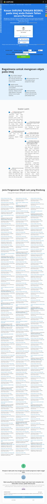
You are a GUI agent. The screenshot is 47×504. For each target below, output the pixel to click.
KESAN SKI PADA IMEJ (20, 245)
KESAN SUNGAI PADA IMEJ (6, 406)
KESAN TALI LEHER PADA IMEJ (22, 240)
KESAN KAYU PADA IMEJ (21, 452)
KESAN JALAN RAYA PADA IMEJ (22, 406)
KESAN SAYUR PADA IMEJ (21, 435)
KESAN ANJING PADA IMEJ (36, 219)
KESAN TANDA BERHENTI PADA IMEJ (7, 216)
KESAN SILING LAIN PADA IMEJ (37, 338)
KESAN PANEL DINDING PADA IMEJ (37, 441)
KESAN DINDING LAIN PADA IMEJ (22, 440)
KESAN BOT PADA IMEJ (35, 206)
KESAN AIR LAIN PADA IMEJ (6, 448)
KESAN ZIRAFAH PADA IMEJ (6, 232)
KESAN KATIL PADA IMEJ (21, 287)
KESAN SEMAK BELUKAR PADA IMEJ (7, 334)
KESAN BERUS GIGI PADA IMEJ (37, 321)
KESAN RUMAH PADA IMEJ (21, 376)
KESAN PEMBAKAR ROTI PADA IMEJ (22, 309)
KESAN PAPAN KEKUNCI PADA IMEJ (7, 305)
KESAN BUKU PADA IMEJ (36, 312)
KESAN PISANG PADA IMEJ (6, 270)
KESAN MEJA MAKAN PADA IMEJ (7, 291)
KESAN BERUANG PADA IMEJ (21, 228)
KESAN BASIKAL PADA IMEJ (21, 198)
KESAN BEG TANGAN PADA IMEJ (7, 240)
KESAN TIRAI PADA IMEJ (5, 351)
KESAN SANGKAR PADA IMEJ (36, 334)
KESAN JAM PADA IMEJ (5, 317)
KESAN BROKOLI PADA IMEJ (21, 274)
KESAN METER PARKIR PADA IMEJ (22, 215)
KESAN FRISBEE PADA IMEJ (6, 245)
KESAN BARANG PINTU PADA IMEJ (8, 355)
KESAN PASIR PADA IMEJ (6, 414)
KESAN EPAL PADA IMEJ (20, 270)
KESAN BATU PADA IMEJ (35, 406)
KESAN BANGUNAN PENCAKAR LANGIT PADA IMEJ (22, 419)
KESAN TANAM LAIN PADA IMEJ (7, 397)
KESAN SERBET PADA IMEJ (21, 389)
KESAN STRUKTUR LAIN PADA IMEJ (23, 427)
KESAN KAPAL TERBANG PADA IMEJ (22, 203)
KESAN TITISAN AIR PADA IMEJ (22, 448)
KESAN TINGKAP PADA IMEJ (21, 291)
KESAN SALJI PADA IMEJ (35, 418)
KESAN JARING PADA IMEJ (36, 389)
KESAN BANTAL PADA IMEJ (36, 393)
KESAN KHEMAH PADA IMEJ (6, 431)
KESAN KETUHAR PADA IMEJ (6, 308)
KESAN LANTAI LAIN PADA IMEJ (7, 359)
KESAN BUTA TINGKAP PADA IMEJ (37, 448)
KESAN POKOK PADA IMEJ (6, 435)
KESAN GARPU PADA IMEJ (36, 262)
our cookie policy (9, 494)
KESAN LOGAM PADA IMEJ (36, 380)
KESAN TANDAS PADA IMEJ (6, 295)
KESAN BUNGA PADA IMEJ (21, 363)
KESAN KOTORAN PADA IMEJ (36, 351)
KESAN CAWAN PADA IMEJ (21, 262)
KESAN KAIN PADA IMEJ (20, 342)
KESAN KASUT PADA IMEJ (21, 236)
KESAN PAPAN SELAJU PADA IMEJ (22, 253)
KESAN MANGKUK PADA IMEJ (37, 266)
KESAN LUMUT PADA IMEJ (21, 385)
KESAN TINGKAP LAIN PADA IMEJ (7, 452)
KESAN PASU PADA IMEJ (20, 317)
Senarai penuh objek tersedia (31, 138)
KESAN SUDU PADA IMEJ (21, 266)
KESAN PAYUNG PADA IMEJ (6, 236)
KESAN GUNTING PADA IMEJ (36, 317)
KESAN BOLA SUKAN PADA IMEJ (7, 249)
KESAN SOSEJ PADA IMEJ (6, 278)
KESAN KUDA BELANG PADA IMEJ (37, 228)
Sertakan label (9, 50)
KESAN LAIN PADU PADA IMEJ (7, 423)
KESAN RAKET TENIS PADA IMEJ (7, 257)
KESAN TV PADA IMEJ (35, 295)
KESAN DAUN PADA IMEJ (36, 376)
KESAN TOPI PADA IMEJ (20, 232)
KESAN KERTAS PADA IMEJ (6, 393)
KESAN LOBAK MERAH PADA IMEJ (37, 274)
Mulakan (23, 56)
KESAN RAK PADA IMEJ (35, 414)
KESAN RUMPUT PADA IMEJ (6, 372)
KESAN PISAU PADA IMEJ (6, 266)
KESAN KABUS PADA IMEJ (36, 363)
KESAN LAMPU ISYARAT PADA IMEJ (8, 211)
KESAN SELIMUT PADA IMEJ (36, 325)
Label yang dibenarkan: (17, 52)
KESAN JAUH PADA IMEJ (35, 300)
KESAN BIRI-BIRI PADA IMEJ (21, 223)
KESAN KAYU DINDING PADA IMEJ (37, 444)
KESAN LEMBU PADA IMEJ (36, 223)
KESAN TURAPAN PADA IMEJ (21, 393)
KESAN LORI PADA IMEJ (20, 206)
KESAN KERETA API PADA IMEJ (7, 206)
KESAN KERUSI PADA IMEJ (21, 283)
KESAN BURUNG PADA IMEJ (6, 219)
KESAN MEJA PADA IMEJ (35, 291)
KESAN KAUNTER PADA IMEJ (21, 346)
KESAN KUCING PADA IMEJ (21, 219)
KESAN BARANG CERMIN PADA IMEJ (7, 385)
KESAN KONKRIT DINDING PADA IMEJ (7, 441)
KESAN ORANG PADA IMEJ (6, 198)
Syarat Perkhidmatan (41, 44)
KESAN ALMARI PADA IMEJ (36, 346)
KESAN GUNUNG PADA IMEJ (36, 385)
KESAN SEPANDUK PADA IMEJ (22, 325)
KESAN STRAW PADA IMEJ (6, 427)
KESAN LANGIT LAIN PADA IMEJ (7, 418)
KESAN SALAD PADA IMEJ (36, 410)
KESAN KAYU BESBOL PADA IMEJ (37, 249)
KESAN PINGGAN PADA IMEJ (36, 257)
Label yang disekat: (10, 54)
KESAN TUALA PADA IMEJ (36, 431)
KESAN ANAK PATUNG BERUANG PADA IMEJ (7, 322)
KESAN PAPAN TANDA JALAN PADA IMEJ (36, 211)
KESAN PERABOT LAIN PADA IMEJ (37, 368)
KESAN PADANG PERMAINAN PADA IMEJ (7, 402)
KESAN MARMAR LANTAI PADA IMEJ (37, 356)
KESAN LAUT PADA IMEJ (20, 414)
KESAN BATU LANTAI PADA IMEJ (22, 359)
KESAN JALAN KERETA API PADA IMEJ (37, 402)
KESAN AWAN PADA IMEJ (6, 346)
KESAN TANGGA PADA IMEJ (21, 423)
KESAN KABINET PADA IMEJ (21, 334)
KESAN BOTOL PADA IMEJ (21, 257)
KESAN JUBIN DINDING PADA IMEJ (23, 444)
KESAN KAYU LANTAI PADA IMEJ (7, 363)
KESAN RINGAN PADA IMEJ (6, 380)
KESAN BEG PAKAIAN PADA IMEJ (37, 240)
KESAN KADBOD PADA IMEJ (6, 338)
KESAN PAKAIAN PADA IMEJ (36, 342)
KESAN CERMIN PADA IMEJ (36, 287)
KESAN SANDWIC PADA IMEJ (36, 270)
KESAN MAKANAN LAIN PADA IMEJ (8, 368)
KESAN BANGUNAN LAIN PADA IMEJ (37, 330)
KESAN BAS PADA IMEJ (35, 202)
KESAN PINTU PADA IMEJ (21, 295)
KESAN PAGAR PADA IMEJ (21, 355)
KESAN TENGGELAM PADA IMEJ (37, 308)
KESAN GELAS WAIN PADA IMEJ (7, 262)
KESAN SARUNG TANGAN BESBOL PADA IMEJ (8, 254)
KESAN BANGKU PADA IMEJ (36, 215)
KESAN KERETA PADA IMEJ (36, 198)
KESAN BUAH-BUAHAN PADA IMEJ (22, 368)
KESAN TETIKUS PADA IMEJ (21, 300)
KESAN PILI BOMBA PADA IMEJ (22, 211)
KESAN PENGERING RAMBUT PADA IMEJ (21, 322)
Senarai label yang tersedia (36, 54)
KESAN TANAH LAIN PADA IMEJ (37, 372)
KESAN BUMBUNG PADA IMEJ (7, 410)
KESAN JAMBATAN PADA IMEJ (22, 329)
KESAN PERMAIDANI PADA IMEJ (22, 338)
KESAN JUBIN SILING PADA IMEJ (7, 342)
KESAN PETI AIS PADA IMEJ (6, 312)
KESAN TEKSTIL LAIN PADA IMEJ (22, 431)
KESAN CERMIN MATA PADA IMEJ (37, 236)
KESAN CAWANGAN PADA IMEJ (7, 329)
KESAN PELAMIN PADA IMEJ (36, 283)
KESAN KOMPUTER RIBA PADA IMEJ (7, 301)
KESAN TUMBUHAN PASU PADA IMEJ (7, 288)
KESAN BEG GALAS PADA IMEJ (37, 232)
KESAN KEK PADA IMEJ (5, 283)
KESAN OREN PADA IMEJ (6, 274)
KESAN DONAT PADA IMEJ (36, 278)
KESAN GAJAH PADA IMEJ (6, 228)
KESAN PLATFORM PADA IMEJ (37, 397)
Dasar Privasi (23, 45)
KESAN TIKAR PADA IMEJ (21, 380)
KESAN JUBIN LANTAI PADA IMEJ (37, 359)
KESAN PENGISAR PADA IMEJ (21, 312)
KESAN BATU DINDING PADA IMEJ (7, 444)
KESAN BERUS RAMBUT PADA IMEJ (8, 325)
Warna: (36, 50)
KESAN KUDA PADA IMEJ (6, 223)
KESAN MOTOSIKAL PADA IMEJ (7, 202)
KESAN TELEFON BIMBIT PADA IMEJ (22, 305)
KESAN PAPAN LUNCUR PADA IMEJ (38, 253)
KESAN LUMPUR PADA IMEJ (6, 389)
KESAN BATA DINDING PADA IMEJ (37, 435)
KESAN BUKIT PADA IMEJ (6, 376)
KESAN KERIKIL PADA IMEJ (21, 372)
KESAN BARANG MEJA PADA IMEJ (22, 351)
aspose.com (23, 23)
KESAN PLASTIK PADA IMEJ (21, 397)
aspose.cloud (33, 23)
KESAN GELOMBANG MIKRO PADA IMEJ (38, 305)
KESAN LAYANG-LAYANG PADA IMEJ (22, 250)
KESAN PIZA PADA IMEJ (20, 278)
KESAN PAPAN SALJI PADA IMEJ (37, 245)
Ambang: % (28, 50)
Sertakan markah (18, 50)
